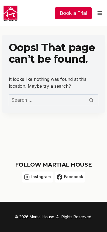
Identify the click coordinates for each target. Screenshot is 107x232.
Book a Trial (73, 13)
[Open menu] (100, 13)
